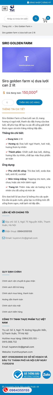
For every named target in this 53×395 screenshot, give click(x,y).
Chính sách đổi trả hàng (13, 287)
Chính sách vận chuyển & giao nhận (18, 281)
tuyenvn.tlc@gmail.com (21, 346)
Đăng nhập (35, 2)
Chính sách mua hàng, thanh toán (17, 293)
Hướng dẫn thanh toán (12, 299)
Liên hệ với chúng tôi (15, 212)
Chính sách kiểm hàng (12, 312)
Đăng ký (47, 2)
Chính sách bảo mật (11, 305)
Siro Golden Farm (17, 43)
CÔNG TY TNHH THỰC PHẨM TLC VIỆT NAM (24, 321)
